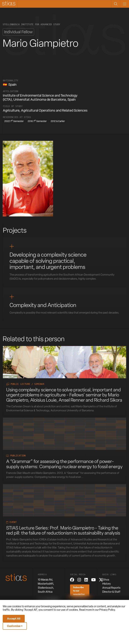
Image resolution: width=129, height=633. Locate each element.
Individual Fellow (18, 31)
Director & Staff (111, 592)
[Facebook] (72, 580)
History (106, 583)
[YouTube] (93, 580)
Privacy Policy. (107, 609)
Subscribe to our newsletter (79, 591)
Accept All (13, 618)
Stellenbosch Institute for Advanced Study (31, 24)
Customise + (15, 626)
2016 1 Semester (37, 121)
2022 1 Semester (14, 121)
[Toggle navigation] (124, 4)
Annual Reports (111, 587)
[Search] (115, 4)
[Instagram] (79, 580)
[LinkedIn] (86, 580)
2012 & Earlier (58, 121)
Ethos (105, 579)
